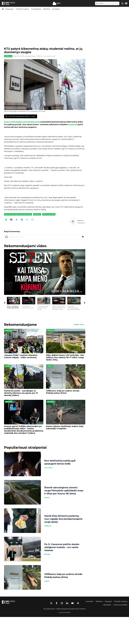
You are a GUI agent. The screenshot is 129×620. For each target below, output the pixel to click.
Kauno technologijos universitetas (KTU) (22, 122)
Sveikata (47, 526)
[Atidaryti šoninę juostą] (3, 9)
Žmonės (47, 554)
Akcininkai (107, 605)
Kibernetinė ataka (49, 214)
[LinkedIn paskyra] (67, 603)
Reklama (46, 9)
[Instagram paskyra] (62, 603)
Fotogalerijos (36, 9)
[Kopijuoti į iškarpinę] (27, 220)
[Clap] (73, 221)
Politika (8, 402)
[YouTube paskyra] (72, 603)
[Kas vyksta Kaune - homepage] (10, 3)
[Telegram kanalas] (78, 603)
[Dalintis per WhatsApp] (6, 220)
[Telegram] (22, 220)
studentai (72, 124)
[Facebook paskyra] (56, 603)
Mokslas (8, 56)
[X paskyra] (51, 603)
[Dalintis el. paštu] (32, 220)
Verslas (50, 330)
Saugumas (48, 468)
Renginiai (8, 330)
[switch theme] (122, 3)
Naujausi (108, 601)
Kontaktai (55, 9)
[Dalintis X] (16, 220)
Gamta (50, 366)
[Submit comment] (82, 237)
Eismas (8, 366)
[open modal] (126, 3)
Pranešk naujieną (22, 9)
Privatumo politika (120, 605)
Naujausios (9, 9)
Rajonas (50, 402)
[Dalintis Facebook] (11, 220)
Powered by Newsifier (64, 612)
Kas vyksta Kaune (30, 56)
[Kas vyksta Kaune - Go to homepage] (10, 602)
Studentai (37, 214)
